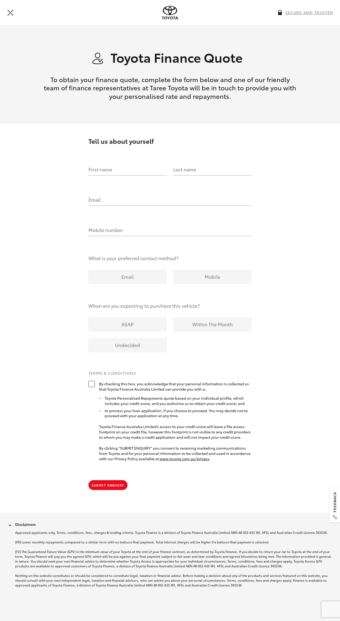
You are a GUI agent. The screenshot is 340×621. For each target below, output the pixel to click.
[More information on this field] (280, 12)
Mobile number (105, 229)
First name (100, 169)
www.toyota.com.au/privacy (184, 458)
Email (94, 199)
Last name (184, 169)
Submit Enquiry (108, 485)
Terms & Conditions (112, 373)
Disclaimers (25, 524)
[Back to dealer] (10, 13)
